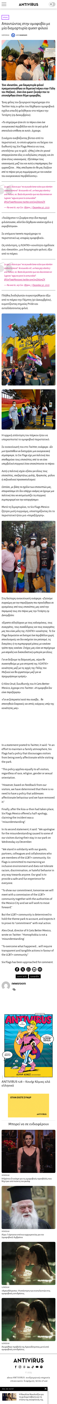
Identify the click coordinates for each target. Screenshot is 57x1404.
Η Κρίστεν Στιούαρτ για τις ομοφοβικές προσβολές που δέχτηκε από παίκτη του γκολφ (27, 1180)
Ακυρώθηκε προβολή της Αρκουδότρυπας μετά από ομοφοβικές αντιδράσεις (25, 1348)
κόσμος (5, 17)
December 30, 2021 (41, 207)
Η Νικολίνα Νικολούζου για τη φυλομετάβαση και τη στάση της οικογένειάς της (31, 1397)
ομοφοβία (34, 976)
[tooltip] (17, 969)
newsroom (23, 35)
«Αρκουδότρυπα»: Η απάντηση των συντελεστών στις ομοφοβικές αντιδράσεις (26, 1292)
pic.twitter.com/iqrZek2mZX (32, 202)
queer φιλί (22, 976)
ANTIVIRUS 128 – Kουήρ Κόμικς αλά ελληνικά (26, 1083)
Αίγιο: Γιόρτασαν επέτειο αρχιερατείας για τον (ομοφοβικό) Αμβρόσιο (23, 1236)
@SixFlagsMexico (12, 202)
